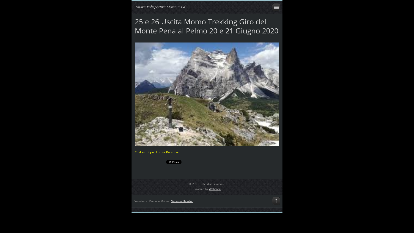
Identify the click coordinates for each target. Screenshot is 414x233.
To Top (276, 201)
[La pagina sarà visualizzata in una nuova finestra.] (207, 94)
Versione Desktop (182, 201)
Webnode (215, 189)
